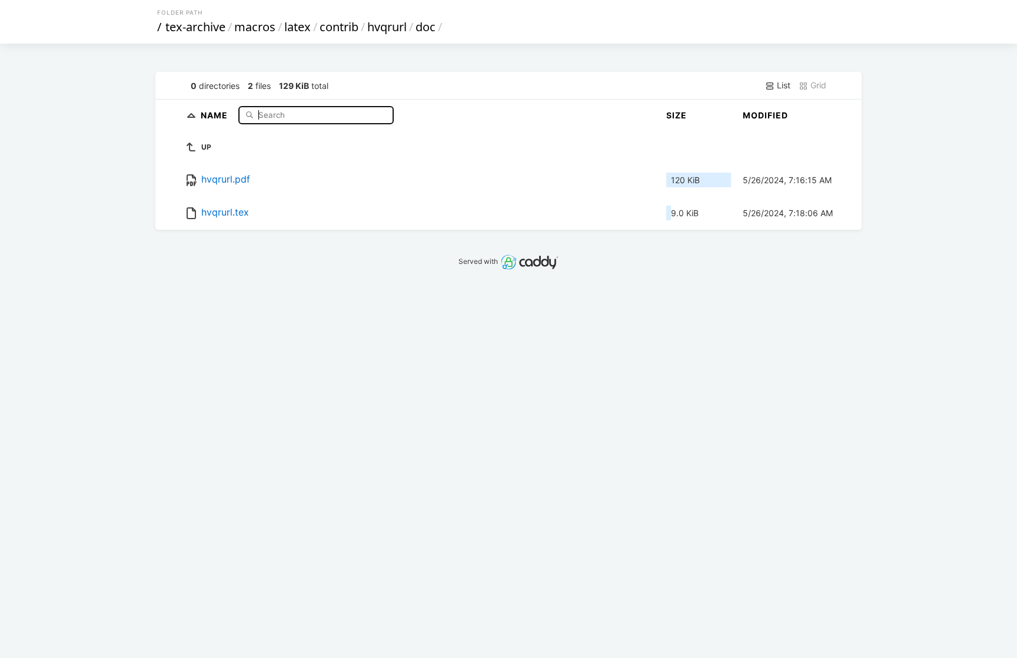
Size (676, 115)
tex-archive (195, 27)
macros (254, 27)
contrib (339, 27)
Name (215, 115)
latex (297, 27)
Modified (765, 115)
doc (426, 27)
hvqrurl (387, 27)
